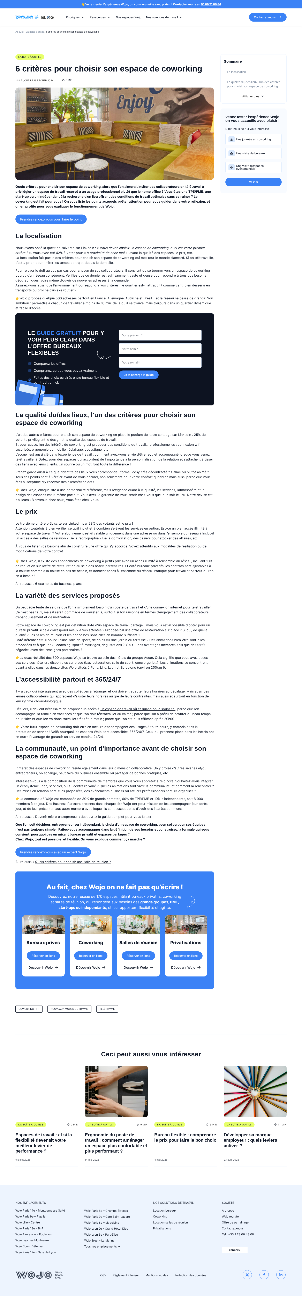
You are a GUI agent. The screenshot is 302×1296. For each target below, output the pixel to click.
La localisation (236, 72)
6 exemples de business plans (58, 584)
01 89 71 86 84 (211, 4)
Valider (253, 182)
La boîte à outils (35, 31)
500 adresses (66, 298)
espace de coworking (83, 187)
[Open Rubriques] (83, 17)
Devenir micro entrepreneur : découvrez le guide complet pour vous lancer (93, 817)
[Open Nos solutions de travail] (181, 17)
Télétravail (107, 1008)
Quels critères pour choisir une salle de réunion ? (73, 862)
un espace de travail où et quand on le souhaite (137, 709)
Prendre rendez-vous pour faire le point (51, 219)
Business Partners (67, 804)
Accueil (19, 31)
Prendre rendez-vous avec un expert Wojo (53, 852)
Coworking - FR (28, 1008)
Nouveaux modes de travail (69, 1008)
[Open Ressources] (109, 17)
